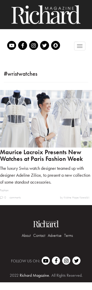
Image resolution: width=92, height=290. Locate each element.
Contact (39, 235)
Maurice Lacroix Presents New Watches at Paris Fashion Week (41, 155)
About (26, 235)
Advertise (55, 235)
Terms (68, 235)
